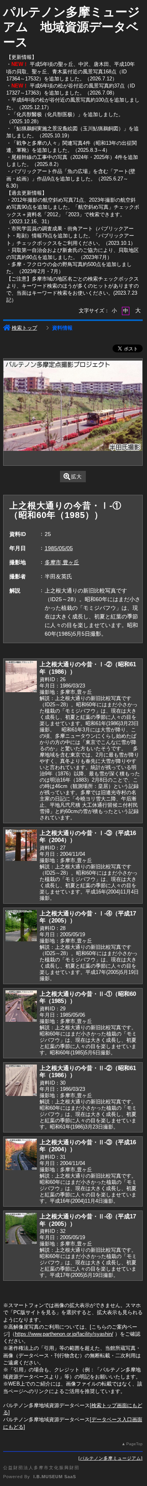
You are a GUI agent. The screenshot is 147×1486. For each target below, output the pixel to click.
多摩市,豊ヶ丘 (62, 562)
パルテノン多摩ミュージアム (110, 1458)
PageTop (134, 1444)
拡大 (76, 477)
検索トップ (24, 328)
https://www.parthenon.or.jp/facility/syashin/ (64, 1334)
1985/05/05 (59, 548)
